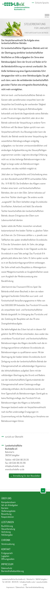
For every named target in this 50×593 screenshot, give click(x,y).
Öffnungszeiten (7, 558)
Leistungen (7, 522)
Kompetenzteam (8, 502)
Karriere (4, 508)
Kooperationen (7, 516)
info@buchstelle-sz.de (14, 466)
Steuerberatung (8, 528)
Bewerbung (6, 513)
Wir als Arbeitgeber (9, 505)
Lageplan (5, 556)
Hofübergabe (7, 534)
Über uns (6, 498)
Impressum (7, 564)
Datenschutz (6, 568)
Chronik (5, 540)
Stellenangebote (8, 511)
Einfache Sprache (42, 2)
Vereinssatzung (7, 543)
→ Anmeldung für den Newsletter (25, 475)
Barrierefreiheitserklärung (12, 571)
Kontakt (6, 549)
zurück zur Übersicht (14, 436)
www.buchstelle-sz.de (14, 469)
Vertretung (6, 531)
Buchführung (7, 526)
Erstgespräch (7, 553)
